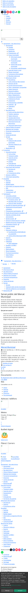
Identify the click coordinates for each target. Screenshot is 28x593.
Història (5, 504)
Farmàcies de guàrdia (9, 499)
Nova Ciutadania (8, 540)
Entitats (5, 495)
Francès (8, 24)
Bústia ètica (6, 291)
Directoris (6, 393)
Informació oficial (8, 270)
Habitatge (6, 533)
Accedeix (3, 409)
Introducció (6, 502)
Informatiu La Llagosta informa (12, 516)
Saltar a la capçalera (8, 1)
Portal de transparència (10, 277)
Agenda (5, 391)
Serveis (5, 264)
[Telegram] (13, 12)
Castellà (8, 18)
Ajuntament (6, 268)
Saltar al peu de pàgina (9, 7)
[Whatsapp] (19, 12)
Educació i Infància (8, 527)
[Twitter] (2, 12)
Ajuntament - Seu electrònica (12, 261)
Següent (8, 426)
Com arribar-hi (7, 365)
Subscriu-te (4, 440)
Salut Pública (7, 544)
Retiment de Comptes (9, 275)
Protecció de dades (9, 564)
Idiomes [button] (5, 14)
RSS (4, 518)
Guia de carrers (8, 491)
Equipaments (7, 493)
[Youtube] (8, 12)
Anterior (3, 426)
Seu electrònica (7, 272)
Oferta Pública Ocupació (10, 273)
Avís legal (6, 562)
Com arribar (7, 487)
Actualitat (4, 508)
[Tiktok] (16, 12)
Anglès (8, 20)
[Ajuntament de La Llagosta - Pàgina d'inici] (10, 33)
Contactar (4, 10)
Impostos (6, 279)
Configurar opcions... (6, 587)
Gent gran (6, 531)
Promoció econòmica (9, 542)
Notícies (5, 389)
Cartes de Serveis (8, 281)
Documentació (7, 395)
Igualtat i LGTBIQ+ (8, 535)
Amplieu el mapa (8, 363)
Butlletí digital (7, 514)
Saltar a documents (8, 5)
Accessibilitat (7, 560)
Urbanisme (6, 546)
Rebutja (7, 590)
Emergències (7, 497)
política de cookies (16, 585)
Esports (5, 529)
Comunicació (7, 521)
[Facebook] (5, 12)
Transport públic (8, 489)
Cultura (5, 525)
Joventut (5, 537)
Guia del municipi (6, 485)
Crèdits (5, 558)
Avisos (5, 388)
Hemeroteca (7, 520)
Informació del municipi (8, 501)
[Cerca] (21, 39)
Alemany (8, 22)
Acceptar (20, 590)
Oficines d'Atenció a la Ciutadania (15, 289)
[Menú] (1, 42)
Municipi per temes (6, 523)
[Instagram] (10, 12)
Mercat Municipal (8, 347)
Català (8, 16)
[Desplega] (22, 261)
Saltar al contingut (7, 3)
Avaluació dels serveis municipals (15, 287)
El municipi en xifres (9, 506)
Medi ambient (7, 539)
